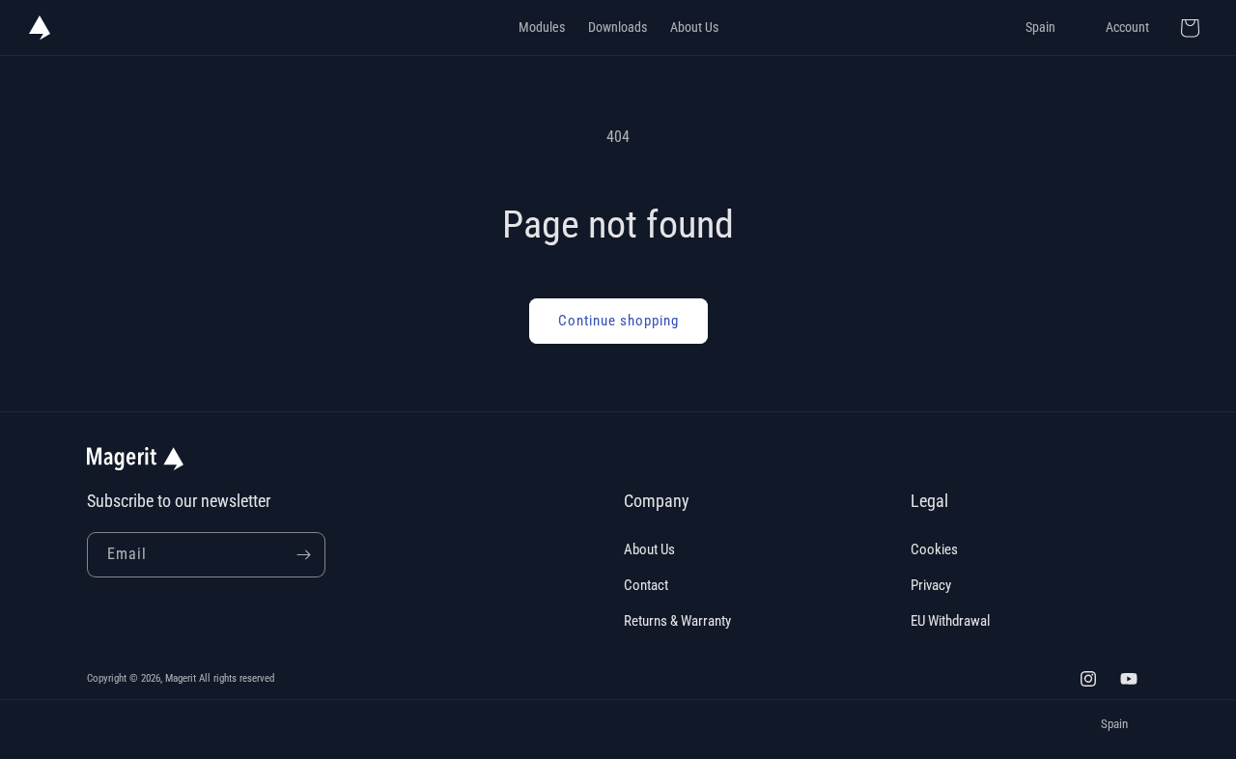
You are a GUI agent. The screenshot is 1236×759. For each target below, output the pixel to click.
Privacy (931, 585)
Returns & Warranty (677, 621)
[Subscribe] (303, 554)
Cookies (934, 549)
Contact (646, 585)
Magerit (180, 678)
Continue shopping (618, 320)
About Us (649, 549)
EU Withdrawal (950, 621)
